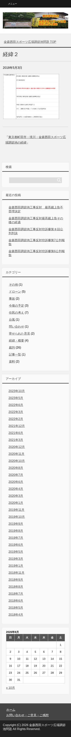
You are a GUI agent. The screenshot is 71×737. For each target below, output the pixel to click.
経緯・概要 (16, 340)
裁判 (12, 347)
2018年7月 (16, 593)
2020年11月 (16, 454)
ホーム (10, 709)
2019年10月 (17, 516)
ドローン (15, 291)
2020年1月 (16, 502)
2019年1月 (16, 565)
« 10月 (10, 687)
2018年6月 (16, 600)
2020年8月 (16, 467)
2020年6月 (16, 481)
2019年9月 (16, 523)
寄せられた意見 (19, 333)
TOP (30, 41)
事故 (12, 298)
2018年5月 (16, 607)
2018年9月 (16, 579)
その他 (13, 284)
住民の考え (16, 312)
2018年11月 (16, 572)
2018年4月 (16, 614)
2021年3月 (16, 440)
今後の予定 (16, 305)
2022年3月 (16, 412)
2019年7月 (16, 537)
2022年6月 (16, 405)
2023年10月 (17, 391)
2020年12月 (17, 447)
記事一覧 (15, 354)
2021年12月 (17, 426)
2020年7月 (16, 474)
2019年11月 (16, 509)
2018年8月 (16, 586)
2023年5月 (16, 398)
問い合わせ (16, 326)
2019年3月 (16, 558)
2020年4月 (16, 488)
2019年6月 (16, 544)
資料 (12, 361)
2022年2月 (16, 419)
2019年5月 (16, 551)
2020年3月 (16, 495)
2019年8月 (16, 530)
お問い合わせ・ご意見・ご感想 (27, 715)
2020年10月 (17, 460)
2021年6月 (16, 433)
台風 (12, 319)
